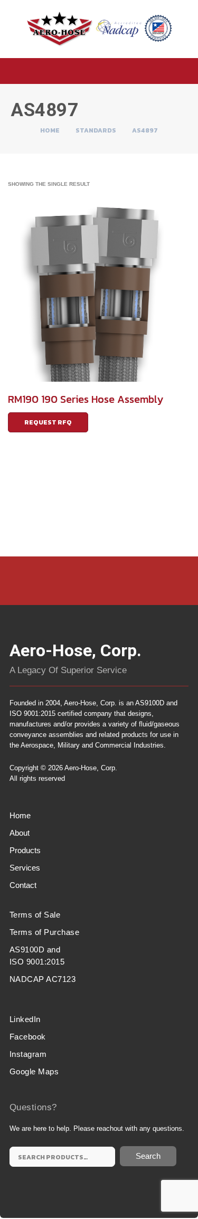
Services (25, 867)
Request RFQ (48, 422)
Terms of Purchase (45, 932)
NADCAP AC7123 (43, 979)
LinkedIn (25, 1019)
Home (50, 130)
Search (148, 1155)
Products (25, 850)
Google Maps (34, 1071)
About (20, 832)
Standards (96, 130)
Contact (23, 885)
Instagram (28, 1054)
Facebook (28, 1036)
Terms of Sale (35, 914)
